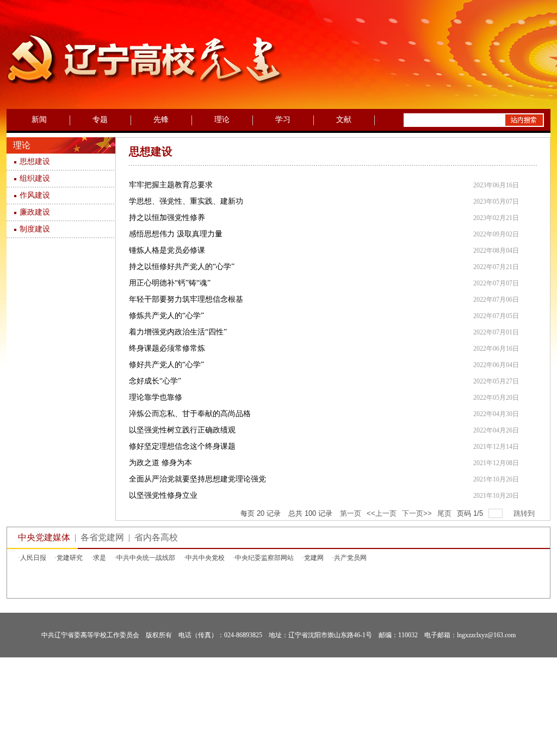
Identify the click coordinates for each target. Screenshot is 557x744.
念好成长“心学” (155, 381)
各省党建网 (102, 537)
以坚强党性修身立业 (163, 495)
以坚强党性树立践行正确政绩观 (182, 430)
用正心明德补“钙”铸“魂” (170, 283)
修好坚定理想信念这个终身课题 (182, 446)
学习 (282, 119)
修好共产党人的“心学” (166, 365)
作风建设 (35, 195)
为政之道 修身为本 (160, 463)
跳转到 (525, 513)
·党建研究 (68, 558)
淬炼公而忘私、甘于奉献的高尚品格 (190, 414)
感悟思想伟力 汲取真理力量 (175, 234)
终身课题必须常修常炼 (167, 348)
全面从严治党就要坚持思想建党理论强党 (197, 479)
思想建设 (35, 161)
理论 (222, 119)
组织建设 (35, 178)
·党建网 (313, 558)
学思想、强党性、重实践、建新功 (186, 201)
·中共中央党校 (204, 558)
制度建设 (35, 229)
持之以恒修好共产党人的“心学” (181, 267)
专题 (100, 119)
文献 (343, 119)
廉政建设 (35, 212)
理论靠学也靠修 (155, 397)
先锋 (161, 119)
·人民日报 (32, 558)
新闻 (39, 119)
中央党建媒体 (44, 537)
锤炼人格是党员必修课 (167, 250)
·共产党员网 (349, 558)
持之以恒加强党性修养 (167, 218)
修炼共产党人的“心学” (166, 316)
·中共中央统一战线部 (144, 558)
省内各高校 (156, 537)
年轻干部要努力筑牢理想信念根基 (186, 299)
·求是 (98, 558)
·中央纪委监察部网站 (263, 558)
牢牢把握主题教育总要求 (171, 185)
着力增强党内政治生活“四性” (178, 332)
